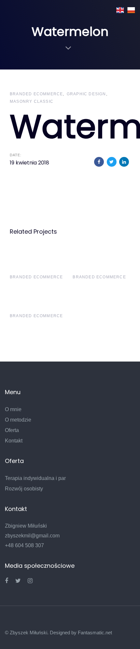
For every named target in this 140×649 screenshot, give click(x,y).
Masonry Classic (31, 101)
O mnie (13, 409)
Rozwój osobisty (24, 488)
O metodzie (18, 420)
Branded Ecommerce (36, 94)
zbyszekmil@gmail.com (32, 535)
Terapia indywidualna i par (35, 478)
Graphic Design (86, 94)
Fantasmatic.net (95, 632)
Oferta (12, 430)
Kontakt (13, 440)
